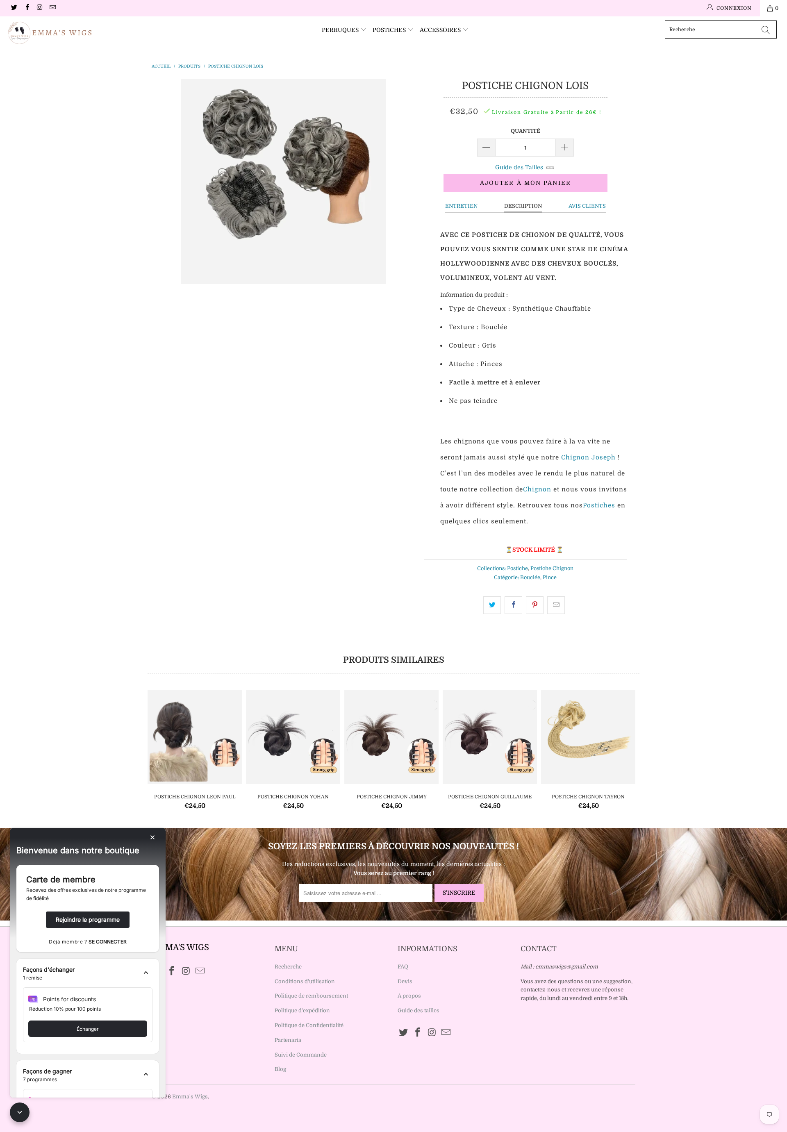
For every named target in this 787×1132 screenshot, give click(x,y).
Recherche (288, 967)
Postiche (517, 568)
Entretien (461, 206)
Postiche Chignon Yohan (293, 737)
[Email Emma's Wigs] (52, 8)
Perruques (341, 30)
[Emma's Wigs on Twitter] (13, 8)
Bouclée (530, 577)
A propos (409, 996)
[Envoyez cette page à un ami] (556, 605)
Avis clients (587, 206)
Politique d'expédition (302, 1010)
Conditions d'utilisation (305, 981)
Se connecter (108, 942)
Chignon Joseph (588, 457)
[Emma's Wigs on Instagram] (39, 8)
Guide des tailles (418, 1010)
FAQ (403, 967)
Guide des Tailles (519, 167)
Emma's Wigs (190, 1096)
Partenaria (288, 1040)
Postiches (390, 30)
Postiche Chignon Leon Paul (195, 737)
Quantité (525, 131)
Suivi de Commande (301, 1055)
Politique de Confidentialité (309, 1025)
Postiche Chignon (551, 568)
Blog (280, 1069)
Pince (550, 577)
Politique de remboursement (311, 996)
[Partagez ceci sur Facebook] (513, 605)
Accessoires (441, 30)
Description (523, 206)
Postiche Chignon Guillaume (490, 737)
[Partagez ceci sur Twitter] (492, 605)
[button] (87, 974)
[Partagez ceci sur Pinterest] (535, 605)
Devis (405, 981)
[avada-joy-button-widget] (20, 1112)
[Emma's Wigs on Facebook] (26, 8)
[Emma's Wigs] (67, 33)
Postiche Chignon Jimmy (391, 737)
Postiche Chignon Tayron (588, 737)
